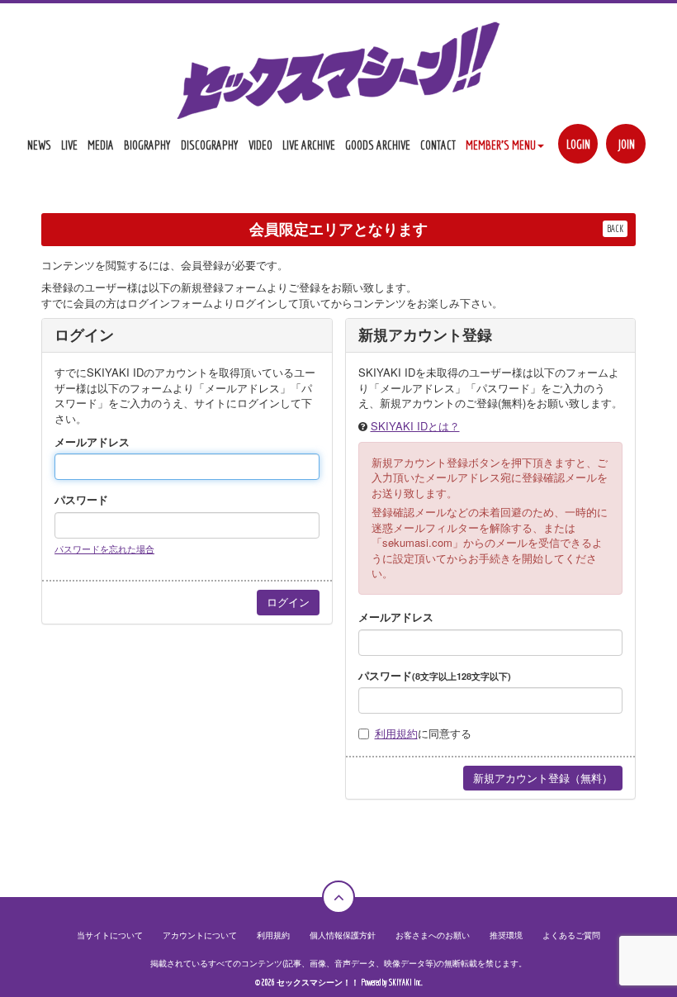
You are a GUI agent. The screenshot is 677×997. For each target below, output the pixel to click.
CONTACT (438, 145)
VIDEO (260, 145)
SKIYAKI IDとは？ (415, 426)
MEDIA (101, 145)
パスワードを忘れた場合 (104, 548)
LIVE (69, 145)
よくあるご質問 (571, 935)
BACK (615, 228)
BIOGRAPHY (147, 145)
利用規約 (396, 733)
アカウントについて (200, 935)
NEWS (39, 145)
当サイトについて (110, 935)
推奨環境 (506, 935)
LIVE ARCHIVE (308, 145)
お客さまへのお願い (432, 935)
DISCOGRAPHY (210, 145)
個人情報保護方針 (343, 935)
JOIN (626, 144)
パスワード (81, 499)
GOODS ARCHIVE (377, 145)
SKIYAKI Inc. (406, 982)
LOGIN (578, 144)
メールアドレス (92, 441)
